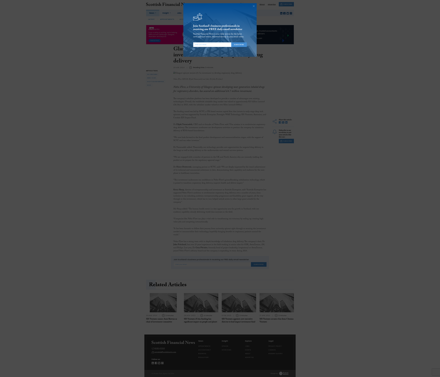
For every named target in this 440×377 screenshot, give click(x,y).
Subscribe (239, 45)
